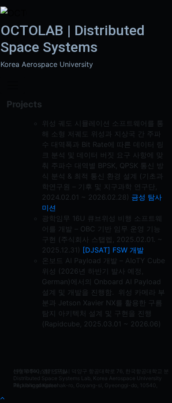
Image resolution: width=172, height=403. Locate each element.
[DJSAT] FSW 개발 (113, 249)
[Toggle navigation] (12, 85)
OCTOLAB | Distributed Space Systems (72, 38)
